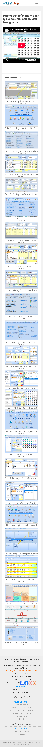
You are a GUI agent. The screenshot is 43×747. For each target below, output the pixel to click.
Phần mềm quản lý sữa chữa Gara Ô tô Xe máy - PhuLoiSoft (21, 367)
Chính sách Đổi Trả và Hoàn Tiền (21, 708)
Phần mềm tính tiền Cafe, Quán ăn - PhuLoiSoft (21, 408)
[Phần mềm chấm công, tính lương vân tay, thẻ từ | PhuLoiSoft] (21, 566)
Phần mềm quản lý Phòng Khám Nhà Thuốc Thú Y (21, 604)
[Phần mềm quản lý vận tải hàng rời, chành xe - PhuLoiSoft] (21, 230)
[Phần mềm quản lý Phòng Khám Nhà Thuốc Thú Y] (21, 592)
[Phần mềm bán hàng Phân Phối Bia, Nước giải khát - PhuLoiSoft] (21, 140)
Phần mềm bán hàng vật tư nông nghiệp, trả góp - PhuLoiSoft (21, 343)
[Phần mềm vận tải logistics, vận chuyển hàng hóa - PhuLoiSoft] (21, 185)
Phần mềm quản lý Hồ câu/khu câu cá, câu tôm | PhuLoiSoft (21, 455)
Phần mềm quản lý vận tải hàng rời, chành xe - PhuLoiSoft (21, 241)
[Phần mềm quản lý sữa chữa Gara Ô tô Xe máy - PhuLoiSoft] (21, 355)
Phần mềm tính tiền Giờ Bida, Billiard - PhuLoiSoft (21, 503)
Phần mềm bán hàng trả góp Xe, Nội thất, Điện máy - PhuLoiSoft (21, 102)
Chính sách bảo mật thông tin (21, 713)
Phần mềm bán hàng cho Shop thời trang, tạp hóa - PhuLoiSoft (21, 479)
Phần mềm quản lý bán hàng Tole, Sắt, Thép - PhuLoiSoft (21, 267)
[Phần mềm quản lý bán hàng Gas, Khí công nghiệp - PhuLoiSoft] (21, 304)
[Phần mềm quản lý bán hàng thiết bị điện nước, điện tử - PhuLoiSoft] (21, 163)
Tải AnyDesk (22, 734)
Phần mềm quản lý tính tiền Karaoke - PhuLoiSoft (21, 388)
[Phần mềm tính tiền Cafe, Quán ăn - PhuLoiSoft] (21, 398)
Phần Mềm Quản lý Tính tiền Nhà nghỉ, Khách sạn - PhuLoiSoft (21, 432)
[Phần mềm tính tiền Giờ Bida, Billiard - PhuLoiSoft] (21, 491)
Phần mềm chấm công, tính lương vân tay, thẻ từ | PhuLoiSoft (21, 580)
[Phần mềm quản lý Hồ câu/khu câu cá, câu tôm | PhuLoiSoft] (21, 444)
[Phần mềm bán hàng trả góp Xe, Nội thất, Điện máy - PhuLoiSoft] (21, 90)
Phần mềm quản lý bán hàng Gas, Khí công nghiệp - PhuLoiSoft (21, 317)
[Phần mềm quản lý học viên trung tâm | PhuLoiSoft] (21, 540)
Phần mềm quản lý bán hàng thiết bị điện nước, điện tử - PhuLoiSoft (21, 175)
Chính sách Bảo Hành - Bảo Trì (21, 705)
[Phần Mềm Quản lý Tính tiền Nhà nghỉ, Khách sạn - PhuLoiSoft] (21, 419)
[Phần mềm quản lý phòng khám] (21, 614)
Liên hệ (21, 719)
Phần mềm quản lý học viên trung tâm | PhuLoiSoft (21, 554)
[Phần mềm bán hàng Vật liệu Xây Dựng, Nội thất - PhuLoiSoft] (21, 279)
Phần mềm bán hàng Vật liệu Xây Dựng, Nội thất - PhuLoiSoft (21, 291)
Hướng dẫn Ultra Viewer (21, 732)
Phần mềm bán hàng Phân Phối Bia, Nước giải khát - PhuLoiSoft (21, 152)
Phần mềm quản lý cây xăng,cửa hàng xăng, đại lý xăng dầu (21, 643)
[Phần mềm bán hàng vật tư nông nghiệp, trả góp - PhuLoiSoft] (21, 330)
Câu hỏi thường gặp (21, 716)
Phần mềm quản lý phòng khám (21, 624)
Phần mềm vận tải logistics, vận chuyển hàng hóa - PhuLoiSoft (21, 195)
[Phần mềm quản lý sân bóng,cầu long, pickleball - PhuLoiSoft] (21, 514)
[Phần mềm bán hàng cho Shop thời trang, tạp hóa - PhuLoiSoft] (21, 467)
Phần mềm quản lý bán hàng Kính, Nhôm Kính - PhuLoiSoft (21, 220)
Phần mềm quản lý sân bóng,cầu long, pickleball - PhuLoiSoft (21, 526)
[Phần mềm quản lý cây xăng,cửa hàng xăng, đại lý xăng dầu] (21, 633)
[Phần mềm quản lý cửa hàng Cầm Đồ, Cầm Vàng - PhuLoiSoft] (21, 115)
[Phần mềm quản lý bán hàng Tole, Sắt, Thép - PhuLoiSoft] (21, 254)
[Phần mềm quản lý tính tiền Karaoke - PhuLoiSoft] (21, 378)
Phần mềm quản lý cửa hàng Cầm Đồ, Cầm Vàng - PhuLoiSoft (21, 129)
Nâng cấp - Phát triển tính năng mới (21, 710)
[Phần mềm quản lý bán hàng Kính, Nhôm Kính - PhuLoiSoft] (21, 207)
